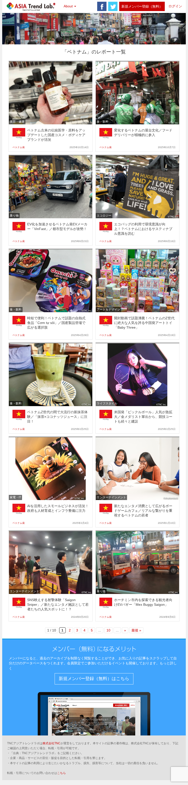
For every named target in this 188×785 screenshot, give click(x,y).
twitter (113, 6)
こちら (61, 773)
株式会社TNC (51, 743)
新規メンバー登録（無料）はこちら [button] (94, 678)
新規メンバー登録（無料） (142, 6)
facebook (101, 6)
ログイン (175, 6)
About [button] (69, 6)
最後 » (136, 630)
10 (108, 630)
